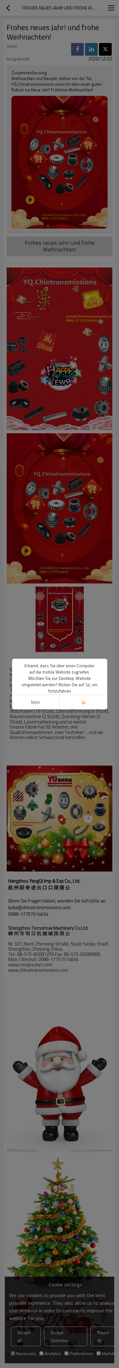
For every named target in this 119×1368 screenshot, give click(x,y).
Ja (83, 702)
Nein (35, 702)
